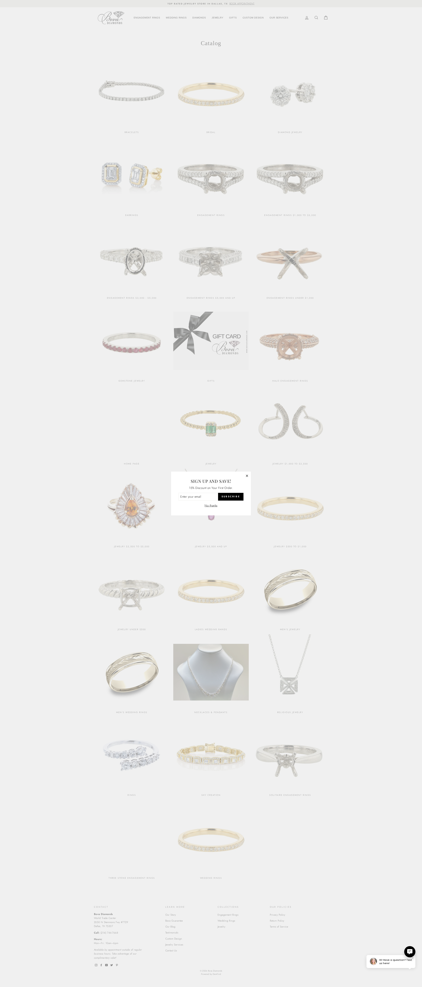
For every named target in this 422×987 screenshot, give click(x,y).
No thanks (211, 505)
